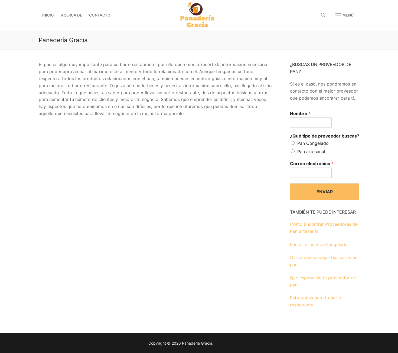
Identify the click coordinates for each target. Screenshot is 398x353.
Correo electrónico (312, 163)
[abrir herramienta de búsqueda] (323, 15)
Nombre (300, 113)
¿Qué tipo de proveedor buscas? (324, 136)
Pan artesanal (311, 151)
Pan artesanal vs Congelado (319, 244)
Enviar (325, 191)
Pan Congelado (313, 143)
